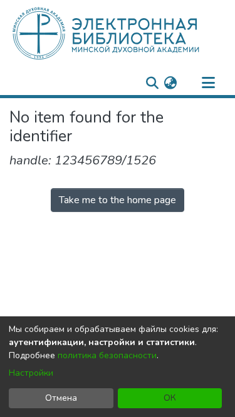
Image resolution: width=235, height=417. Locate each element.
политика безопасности (107, 355)
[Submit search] (152, 83)
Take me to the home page (117, 200)
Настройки (31, 373)
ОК (170, 398)
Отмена (61, 398)
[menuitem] (170, 83)
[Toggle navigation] (208, 83)
